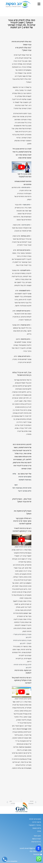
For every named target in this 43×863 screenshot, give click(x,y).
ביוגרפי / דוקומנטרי (35, 825)
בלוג (39, 845)
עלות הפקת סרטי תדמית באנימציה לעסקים (22, 477)
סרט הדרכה (26, 225)
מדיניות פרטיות (36, 842)
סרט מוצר (26, 205)
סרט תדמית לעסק (21, 547)
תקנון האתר (37, 836)
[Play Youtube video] (21, 167)
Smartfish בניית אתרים (10, 861)
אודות (39, 831)
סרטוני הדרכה (36, 822)
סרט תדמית (26, 187)
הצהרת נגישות (36, 839)
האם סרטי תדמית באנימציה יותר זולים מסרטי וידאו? (21, 488)
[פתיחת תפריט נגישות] (38, 848)
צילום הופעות (37, 828)
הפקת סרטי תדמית (35, 819)
